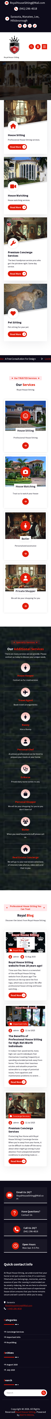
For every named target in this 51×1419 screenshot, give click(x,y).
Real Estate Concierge (25, 857)
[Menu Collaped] (44, 46)
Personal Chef (25, 749)
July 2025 (11, 1370)
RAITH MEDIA (27, 1414)
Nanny (25, 724)
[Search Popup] (31, 46)
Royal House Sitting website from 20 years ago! (25, 964)
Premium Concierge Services (20, 254)
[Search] (43, 1392)
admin (16, 956)
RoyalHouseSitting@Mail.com (27, 3)
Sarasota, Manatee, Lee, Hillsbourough (24, 18)
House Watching (18, 195)
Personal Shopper (25, 801)
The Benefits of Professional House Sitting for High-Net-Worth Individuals (25, 1041)
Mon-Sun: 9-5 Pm (30, 1247)
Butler (25, 538)
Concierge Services (21, 1116)
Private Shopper (26, 591)
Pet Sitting (14, 322)
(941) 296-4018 (28, 8)
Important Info (20, 1024)
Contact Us (26, 1214)
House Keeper (25, 675)
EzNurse (25, 777)
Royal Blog (18, 950)
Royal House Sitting (25, 1411)
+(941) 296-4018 (14, 1308)
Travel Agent (25, 700)
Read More (15, 146)
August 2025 (12, 1364)
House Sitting (16, 135)
